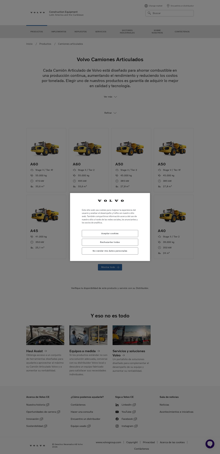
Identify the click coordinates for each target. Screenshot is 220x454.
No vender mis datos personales (110, 251)
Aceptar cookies (110, 233)
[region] (110, 227)
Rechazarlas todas (110, 242)
